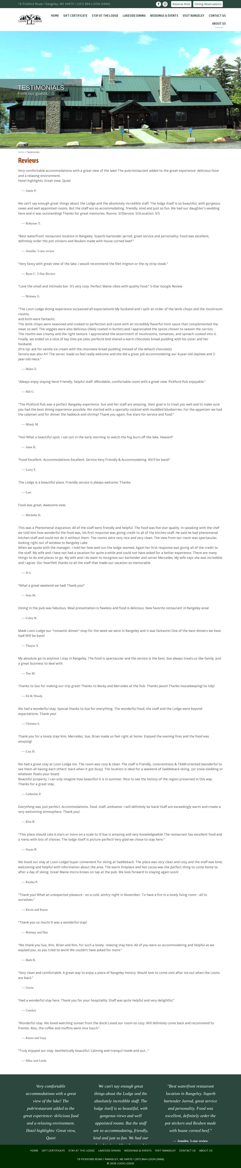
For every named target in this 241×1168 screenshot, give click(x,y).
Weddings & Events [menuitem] (164, 15)
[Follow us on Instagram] (165, 4)
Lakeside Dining (109, 1150)
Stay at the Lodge (81, 1150)
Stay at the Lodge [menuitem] (105, 15)
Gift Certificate (53, 1150)
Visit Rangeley (165, 1150)
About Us (205, 1150)
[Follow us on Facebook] (158, 4)
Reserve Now (181, 4)
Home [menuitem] (55, 15)
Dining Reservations (208, 4)
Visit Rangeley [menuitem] (193, 15)
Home (21, 152)
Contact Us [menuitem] (217, 15)
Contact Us (187, 1150)
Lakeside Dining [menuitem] (134, 15)
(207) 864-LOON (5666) (93, 4)
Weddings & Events (138, 1150)
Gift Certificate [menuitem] (75, 15)
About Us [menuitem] (219, 23)
